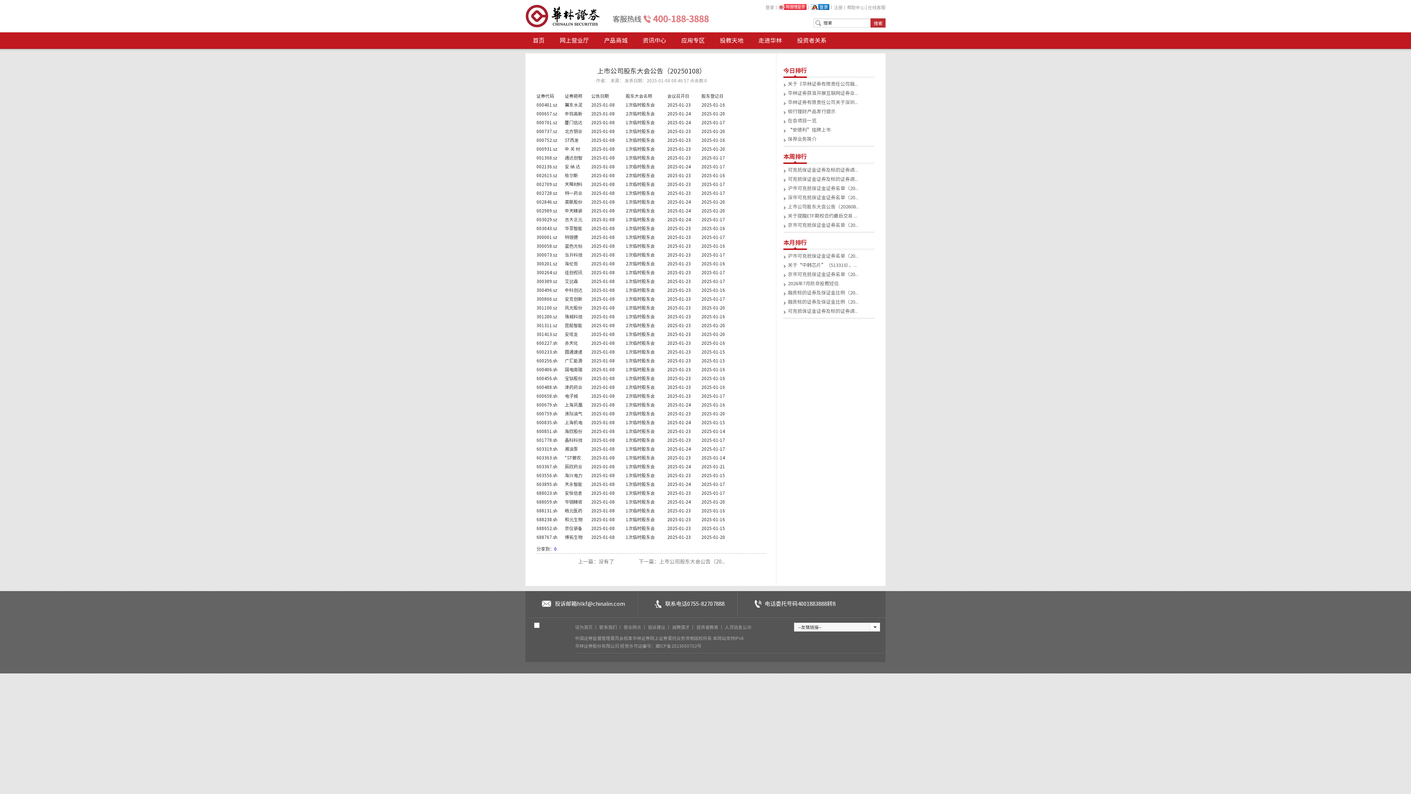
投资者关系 (811, 40)
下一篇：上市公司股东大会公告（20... (682, 561)
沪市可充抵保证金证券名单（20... (823, 188)
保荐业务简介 (802, 139)
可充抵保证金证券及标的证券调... (823, 170)
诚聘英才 (681, 627)
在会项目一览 (802, 120)
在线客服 (877, 7)
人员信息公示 (738, 627)
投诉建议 (657, 627)
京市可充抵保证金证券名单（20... (823, 225)
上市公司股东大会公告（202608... (823, 206)
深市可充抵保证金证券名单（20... (823, 197)
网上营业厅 (574, 40)
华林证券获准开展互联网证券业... (823, 93)
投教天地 (731, 40)
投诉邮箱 (590, 604)
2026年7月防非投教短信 (813, 283)
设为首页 (584, 627)
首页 (539, 40)
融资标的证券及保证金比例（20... (823, 292)
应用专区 (693, 40)
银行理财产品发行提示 (812, 111)
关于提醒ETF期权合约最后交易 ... (822, 216)
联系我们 (608, 627)
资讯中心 (654, 40)
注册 (838, 7)
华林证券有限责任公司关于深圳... (823, 102)
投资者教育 (707, 627)
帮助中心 (856, 7)
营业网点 (633, 627)
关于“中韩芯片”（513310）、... (822, 265)
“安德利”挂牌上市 (809, 130)
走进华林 (770, 40)
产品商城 (616, 40)
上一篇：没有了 (596, 561)
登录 (769, 7)
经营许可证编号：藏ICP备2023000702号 (660, 646)
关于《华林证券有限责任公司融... (823, 84)
